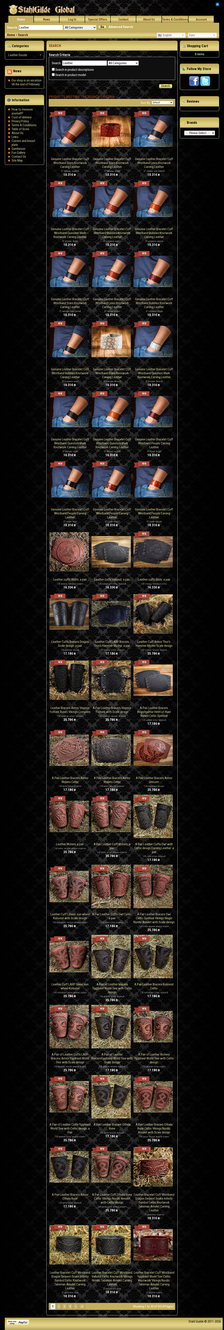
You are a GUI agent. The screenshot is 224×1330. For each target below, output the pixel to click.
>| (82, 1306)
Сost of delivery (22, 117)
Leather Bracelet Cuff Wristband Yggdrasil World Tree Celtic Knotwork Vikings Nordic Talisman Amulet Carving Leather (154, 1280)
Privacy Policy (20, 121)
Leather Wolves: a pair (70, 844)
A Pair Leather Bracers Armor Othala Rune (70, 1197)
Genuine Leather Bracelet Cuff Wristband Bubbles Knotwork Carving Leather (112, 233)
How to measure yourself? (22, 111)
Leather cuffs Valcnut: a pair (112, 579)
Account (201, 19)
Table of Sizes (20, 129)
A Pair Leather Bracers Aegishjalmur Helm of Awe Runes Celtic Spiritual (154, 712)
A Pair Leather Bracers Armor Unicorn (154, 780)
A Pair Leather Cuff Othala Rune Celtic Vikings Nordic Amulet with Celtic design (112, 1198)
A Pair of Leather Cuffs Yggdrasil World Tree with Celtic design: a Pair (70, 1128)
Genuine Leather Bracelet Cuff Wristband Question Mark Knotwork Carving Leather (70, 233)
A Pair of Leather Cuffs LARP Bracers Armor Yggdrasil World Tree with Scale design (70, 1058)
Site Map (17, 160)
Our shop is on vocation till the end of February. (27, 82)
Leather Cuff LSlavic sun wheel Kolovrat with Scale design (70, 916)
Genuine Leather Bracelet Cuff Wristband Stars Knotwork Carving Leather (70, 163)
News (46, 19)
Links (15, 137)
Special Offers (97, 19)
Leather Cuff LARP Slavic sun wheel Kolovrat (70, 986)
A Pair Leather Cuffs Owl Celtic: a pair (112, 916)
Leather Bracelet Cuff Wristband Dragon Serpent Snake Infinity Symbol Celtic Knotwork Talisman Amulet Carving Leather (154, 1202)
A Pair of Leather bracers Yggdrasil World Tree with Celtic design (112, 988)
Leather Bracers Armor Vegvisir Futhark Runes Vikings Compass (70, 710)
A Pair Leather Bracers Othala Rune (112, 1126)
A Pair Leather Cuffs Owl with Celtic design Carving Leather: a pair (154, 848)
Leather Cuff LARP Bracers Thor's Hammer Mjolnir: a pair (112, 644)
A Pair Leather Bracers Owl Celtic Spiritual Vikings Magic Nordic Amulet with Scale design (154, 918)
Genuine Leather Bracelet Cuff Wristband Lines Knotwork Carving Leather (154, 163)
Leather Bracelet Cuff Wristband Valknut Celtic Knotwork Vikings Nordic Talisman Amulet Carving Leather (112, 1278)
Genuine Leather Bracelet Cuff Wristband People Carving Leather (154, 443)
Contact (123, 19)
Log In (72, 19)
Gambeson (18, 149)
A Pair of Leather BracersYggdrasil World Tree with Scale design (112, 1058)
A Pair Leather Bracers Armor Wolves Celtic (70, 780)
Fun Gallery (18, 153)
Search (23, 35)
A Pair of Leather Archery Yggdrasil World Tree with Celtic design (154, 1058)
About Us (149, 19)
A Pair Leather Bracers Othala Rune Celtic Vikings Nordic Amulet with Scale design (154, 1128)
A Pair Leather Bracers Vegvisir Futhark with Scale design (112, 710)
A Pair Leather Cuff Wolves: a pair (112, 846)
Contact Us (19, 157)
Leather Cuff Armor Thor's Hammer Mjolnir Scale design (154, 644)
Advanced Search (120, 27)
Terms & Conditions (175, 19)
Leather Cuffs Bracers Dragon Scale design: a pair (70, 644)
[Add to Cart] (75, 175)
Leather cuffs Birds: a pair (154, 579)
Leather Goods (16, 55)
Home (21, 19)
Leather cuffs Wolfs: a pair (70, 579)
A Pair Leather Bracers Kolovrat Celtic (154, 986)
